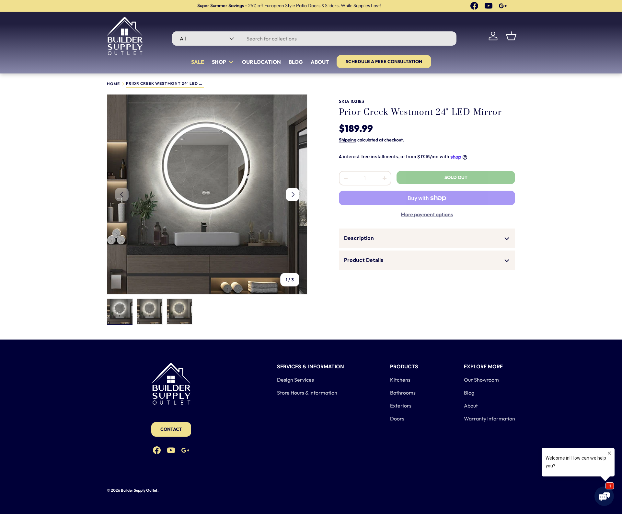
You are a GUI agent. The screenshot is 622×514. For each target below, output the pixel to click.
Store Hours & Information (307, 392)
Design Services (295, 379)
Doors (397, 418)
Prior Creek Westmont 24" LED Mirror (165, 84)
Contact (171, 429)
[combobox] (314, 38)
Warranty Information (489, 418)
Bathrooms (403, 392)
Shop (219, 62)
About (320, 62)
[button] (511, 36)
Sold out (455, 178)
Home (113, 84)
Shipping (347, 140)
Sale (197, 62)
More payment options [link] (427, 214)
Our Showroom (481, 379)
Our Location (261, 62)
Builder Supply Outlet (139, 490)
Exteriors (400, 405)
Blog (296, 62)
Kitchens (400, 379)
